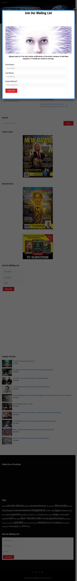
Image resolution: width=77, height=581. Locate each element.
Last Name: (9, 73)
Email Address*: (11, 81)
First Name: (9, 64)
